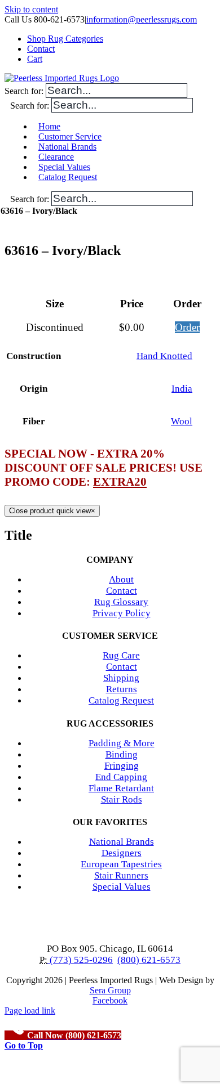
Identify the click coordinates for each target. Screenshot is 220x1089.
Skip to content (31, 9)
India (181, 388)
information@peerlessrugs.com (141, 19)
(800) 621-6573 (149, 959)
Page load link (30, 1010)
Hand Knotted (164, 356)
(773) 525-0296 (80, 959)
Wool (181, 421)
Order (187, 327)
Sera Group (110, 990)
